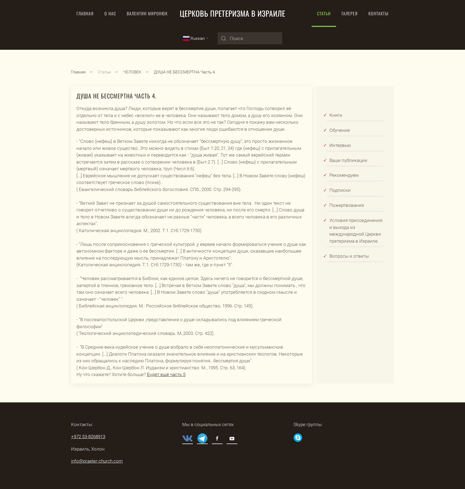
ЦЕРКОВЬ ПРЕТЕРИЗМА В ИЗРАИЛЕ (232, 13)
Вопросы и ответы (349, 256)
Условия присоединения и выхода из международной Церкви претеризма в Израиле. (355, 231)
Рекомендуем (343, 175)
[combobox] (250, 38)
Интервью (340, 145)
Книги (335, 115)
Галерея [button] (349, 13)
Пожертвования (346, 205)
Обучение (339, 130)
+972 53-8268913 (88, 436)
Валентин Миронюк (147, 13)
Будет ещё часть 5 (166, 374)
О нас (110, 13)
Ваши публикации (348, 160)
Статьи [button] (324, 13)
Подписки (340, 190)
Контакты (378, 13)
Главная (85, 13)
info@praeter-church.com (97, 461)
